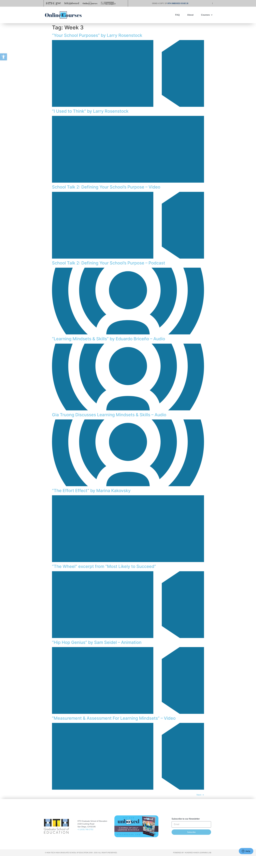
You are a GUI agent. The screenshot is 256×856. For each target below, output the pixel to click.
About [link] (190, 15)
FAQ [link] (177, 15)
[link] (3, 56)
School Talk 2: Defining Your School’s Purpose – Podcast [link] (108, 263)
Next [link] (200, 794)
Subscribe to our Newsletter (186, 819)
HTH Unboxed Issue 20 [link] (177, 3)
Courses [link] (205, 15)
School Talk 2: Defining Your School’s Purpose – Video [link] (106, 187)
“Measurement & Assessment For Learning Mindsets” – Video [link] (114, 718)
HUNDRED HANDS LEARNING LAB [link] (198, 853)
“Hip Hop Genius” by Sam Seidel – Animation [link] (96, 642)
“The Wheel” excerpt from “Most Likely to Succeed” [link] (104, 566)
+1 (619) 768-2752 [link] (85, 829)
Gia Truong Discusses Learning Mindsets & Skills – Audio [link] (109, 414)
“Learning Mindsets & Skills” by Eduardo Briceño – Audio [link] (108, 338)
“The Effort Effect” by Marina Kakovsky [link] (91, 490)
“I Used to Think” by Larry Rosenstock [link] (90, 111)
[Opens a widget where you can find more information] (246, 851)
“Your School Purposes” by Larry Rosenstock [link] (97, 35)
